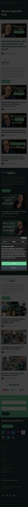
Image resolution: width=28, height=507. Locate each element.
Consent (14, 263)
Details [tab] (14, 241)
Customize (13, 267)
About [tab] (23, 241)
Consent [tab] (5, 241)
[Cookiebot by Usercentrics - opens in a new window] (21, 238)
